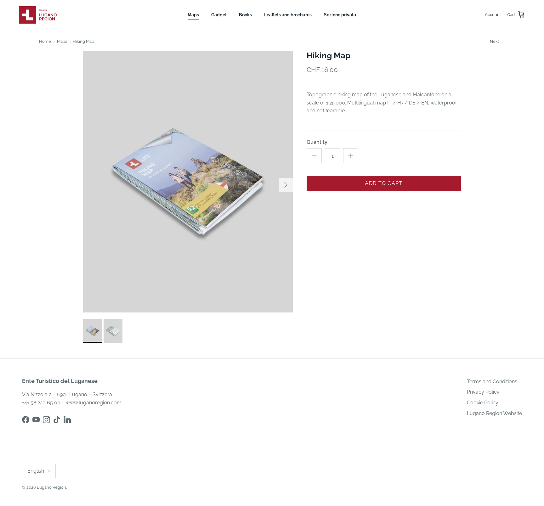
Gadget (219, 14)
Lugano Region (51, 487)
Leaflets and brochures (288, 14)
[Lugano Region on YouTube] (36, 419)
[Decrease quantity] (314, 155)
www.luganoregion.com (94, 403)
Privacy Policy (483, 392)
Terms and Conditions (492, 382)
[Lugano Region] (38, 15)
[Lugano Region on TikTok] (56, 419)
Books (245, 14)
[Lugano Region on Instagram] (46, 419)
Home (45, 41)
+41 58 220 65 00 (42, 403)
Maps (193, 14)
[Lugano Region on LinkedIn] (67, 419)
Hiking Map (83, 41)
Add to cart (383, 183)
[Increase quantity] (350, 155)
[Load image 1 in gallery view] (188, 182)
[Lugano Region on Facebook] (25, 419)
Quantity (317, 142)
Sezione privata (340, 14)
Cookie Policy (482, 403)
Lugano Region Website (494, 413)
